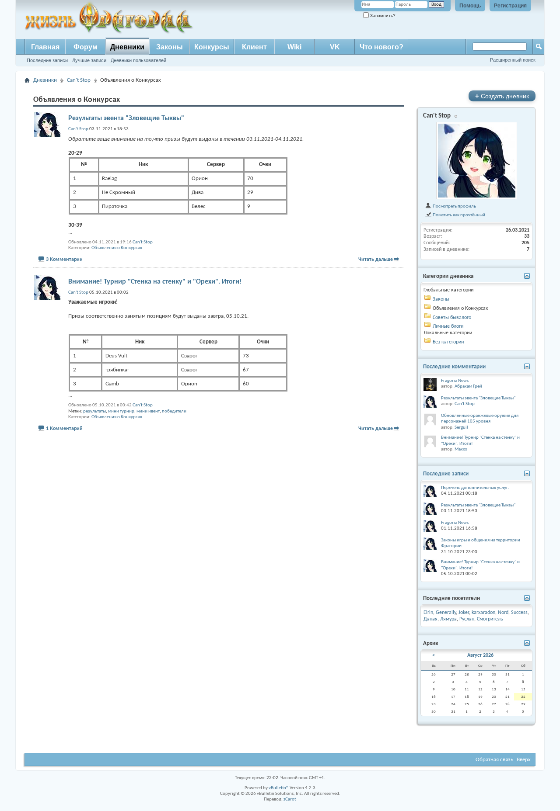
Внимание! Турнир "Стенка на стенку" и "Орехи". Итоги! (155, 281)
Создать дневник (502, 96)
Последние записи (47, 60)
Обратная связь (494, 759)
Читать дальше (375, 259)
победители (174, 411)
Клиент (254, 47)
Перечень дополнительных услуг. (475, 487)
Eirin (428, 612)
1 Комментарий (64, 428)
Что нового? (381, 47)
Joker (463, 612)
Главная (45, 47)
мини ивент (148, 411)
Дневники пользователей (138, 60)
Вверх (524, 759)
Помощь (470, 6)
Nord (503, 612)
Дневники (127, 47)
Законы (169, 47)
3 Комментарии (64, 259)
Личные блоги (448, 326)
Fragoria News (455, 380)
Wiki (294, 47)
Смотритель (490, 619)
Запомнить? (382, 15)
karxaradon (483, 612)
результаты (94, 411)
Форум (86, 47)
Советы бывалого (452, 317)
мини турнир (121, 411)
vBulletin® (279, 788)
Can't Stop (79, 80)
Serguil (461, 427)
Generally (446, 612)
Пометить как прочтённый (458, 215)
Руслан (466, 619)
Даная (431, 619)
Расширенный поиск (513, 59)
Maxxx (461, 449)
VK (335, 47)
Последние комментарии (454, 367)
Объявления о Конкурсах (116, 248)
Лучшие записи (89, 60)
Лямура (448, 619)
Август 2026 (480, 655)
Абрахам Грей (468, 386)
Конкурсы (211, 47)
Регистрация (510, 6)
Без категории (448, 342)
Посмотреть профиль (454, 206)
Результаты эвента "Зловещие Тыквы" (126, 118)
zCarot (290, 799)
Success (519, 612)
